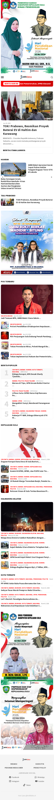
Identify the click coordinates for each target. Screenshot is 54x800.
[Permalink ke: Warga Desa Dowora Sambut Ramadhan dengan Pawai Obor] (27, 516)
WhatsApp (41, 777)
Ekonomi (18, 533)
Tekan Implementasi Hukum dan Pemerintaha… (31, 356)
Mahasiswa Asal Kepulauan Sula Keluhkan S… (21, 606)
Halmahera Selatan (29, 533)
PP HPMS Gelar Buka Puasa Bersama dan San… (21, 583)
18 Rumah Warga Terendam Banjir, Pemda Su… (31, 481)
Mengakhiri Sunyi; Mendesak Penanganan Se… (31, 404)
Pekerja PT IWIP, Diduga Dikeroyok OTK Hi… (29, 416)
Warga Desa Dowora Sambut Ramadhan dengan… (23, 538)
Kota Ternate (37, 370)
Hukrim (28, 370)
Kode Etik (40, 764)
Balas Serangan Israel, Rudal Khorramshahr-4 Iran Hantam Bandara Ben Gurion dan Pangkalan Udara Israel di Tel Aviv (13, 184)
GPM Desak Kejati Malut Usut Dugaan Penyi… (30, 557)
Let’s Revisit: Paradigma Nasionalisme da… (20, 599)
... (12, 144)
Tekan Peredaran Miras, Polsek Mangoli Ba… (30, 346)
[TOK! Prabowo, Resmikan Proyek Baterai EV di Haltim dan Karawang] (27, 105)
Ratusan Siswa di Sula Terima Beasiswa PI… (29, 491)
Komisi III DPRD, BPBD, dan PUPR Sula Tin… (29, 471)
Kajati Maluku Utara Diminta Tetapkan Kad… (30, 547)
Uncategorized (6, 316)
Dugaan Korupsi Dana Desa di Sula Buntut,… (21, 461)
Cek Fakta (15, 370)
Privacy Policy (40, 768)
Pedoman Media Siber (14, 768)
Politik (21, 381)
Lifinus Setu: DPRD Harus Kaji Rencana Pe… (29, 394)
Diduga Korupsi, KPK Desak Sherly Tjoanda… (27, 375)
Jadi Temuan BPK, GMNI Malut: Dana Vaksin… (21, 318)
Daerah (22, 370)
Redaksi (13, 764)
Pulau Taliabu (30, 381)
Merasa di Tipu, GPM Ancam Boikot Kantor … (31, 384)
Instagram (15, 781)
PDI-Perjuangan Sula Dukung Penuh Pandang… (31, 336)
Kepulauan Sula (26, 459)
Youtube (41, 781)
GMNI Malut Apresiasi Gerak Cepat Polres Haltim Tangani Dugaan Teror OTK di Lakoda (40, 168)
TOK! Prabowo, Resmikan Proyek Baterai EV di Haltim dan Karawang (26, 130)
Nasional (15, 372)
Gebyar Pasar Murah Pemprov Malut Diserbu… (21, 590)
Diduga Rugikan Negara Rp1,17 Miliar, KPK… (29, 567)
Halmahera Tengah (33, 411)
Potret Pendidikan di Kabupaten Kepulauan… (30, 326)
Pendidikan (48, 487)
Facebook (15, 777)
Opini (20, 401)
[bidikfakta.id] (27, 77)
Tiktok (28, 785)
